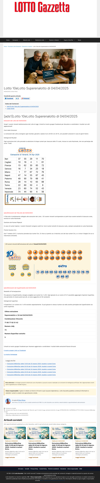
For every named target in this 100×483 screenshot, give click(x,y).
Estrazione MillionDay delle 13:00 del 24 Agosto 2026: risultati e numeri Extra (31, 369)
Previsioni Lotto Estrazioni (14, 46)
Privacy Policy (34, 468)
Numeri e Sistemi (54, 40)
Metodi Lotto (26, 40)
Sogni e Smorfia (68, 40)
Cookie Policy (43, 468)
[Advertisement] (50, 26)
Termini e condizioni (53, 468)
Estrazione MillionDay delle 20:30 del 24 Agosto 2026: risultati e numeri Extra (31, 366)
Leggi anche (10, 108)
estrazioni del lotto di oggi (52, 410)
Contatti (27, 468)
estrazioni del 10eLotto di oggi (14, 410)
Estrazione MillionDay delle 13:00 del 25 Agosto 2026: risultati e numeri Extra (31, 363)
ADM (80, 468)
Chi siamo (20, 468)
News (79, 40)
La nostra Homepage (10, 354)
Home (8, 40)
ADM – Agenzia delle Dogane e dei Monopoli (52, 480)
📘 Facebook (9, 98)
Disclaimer (63, 468)
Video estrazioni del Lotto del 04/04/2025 (17, 413)
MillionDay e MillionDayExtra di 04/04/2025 (17, 415)
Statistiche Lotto (39, 40)
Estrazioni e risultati (27, 46)
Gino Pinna (21, 400)
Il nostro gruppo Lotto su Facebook (15, 350)
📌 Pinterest (25, 98)
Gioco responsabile (73, 468)
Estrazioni (15, 40)
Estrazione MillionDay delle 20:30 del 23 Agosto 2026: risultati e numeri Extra (31, 372)
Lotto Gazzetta (78, 7)
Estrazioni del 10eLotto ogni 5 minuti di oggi (33, 410)
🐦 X (17, 98)
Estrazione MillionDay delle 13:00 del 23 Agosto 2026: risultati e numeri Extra (31, 375)
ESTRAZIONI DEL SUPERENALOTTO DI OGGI (72, 410)
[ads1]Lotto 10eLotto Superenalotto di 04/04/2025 (23, 106)
